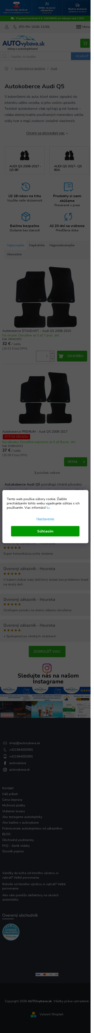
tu (48, 507)
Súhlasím (45, 531)
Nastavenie (45, 518)
